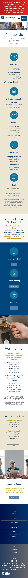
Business (14, 509)
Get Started (14, 518)
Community (14, 552)
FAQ (14, 264)
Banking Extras (14, 525)
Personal (14, 511)
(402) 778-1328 (16, 107)
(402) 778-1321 (16, 130)
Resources (14, 527)
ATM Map (14, 308)
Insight (14, 513)
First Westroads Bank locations (13, 444)
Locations (14, 549)
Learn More (14, 286)
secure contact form (15, 190)
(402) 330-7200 (16, 70)
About (14, 516)
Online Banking (14, 522)
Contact (14, 558)
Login (24, 18)
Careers (14, 531)
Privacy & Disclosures (14, 534)
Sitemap (14, 536)
